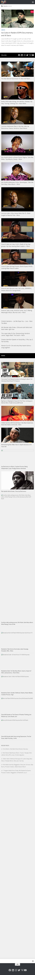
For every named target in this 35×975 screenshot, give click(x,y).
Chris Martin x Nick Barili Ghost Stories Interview (15, 749)
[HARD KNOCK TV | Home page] (4, 2)
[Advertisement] (17, 814)
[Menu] (33, 2)
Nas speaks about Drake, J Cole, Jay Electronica (13, 491)
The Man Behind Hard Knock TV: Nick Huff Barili (15, 79)
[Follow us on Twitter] (27, 55)
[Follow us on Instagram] (25, 55)
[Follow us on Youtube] (33, 55)
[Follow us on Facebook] (19, 55)
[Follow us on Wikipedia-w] (30, 55)
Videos (3, 30)
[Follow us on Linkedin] (22, 55)
